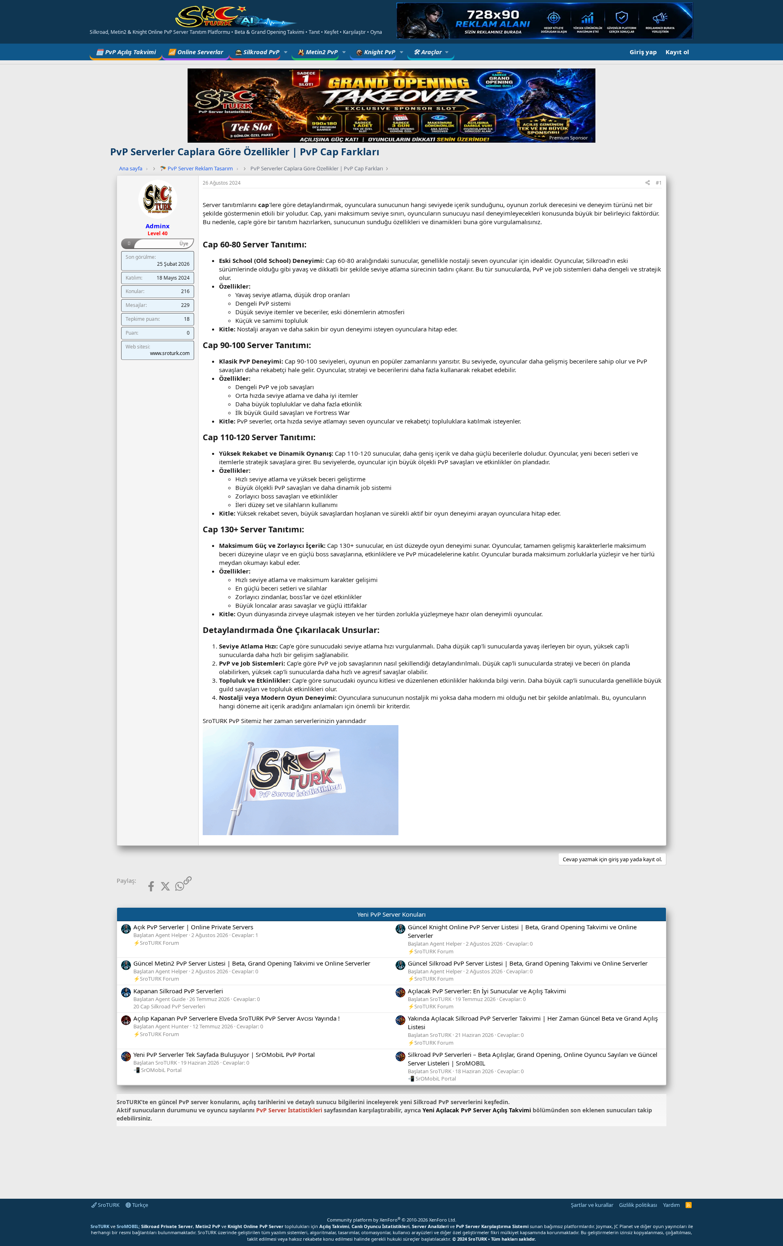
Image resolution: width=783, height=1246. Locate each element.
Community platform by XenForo (391, 1220)
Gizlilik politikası (638, 1205)
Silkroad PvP (260, 52)
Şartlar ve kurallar (592, 1205)
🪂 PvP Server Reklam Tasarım (196, 168)
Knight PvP (379, 52)
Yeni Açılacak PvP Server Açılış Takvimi (476, 1110)
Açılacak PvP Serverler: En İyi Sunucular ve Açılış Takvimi (487, 991)
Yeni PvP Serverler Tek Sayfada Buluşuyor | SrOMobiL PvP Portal (224, 1054)
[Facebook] (144, 886)
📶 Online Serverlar (195, 52)
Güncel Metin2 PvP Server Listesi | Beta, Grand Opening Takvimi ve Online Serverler (251, 963)
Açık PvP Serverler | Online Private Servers (193, 927)
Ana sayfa (130, 168)
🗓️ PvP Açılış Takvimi (126, 52)
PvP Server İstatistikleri (289, 1110)
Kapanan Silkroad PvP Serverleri (178, 991)
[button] (286, 52)
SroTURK (108, 1205)
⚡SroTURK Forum (156, 942)
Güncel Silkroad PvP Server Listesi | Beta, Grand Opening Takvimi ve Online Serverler (528, 963)
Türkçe (139, 1205)
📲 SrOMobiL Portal (157, 1070)
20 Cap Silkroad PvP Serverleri (169, 1006)
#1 (659, 182)
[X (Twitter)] (159, 886)
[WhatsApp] (173, 886)
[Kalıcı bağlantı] (310, 245)
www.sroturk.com (170, 353)
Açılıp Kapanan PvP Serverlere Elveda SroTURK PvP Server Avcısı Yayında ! (236, 1018)
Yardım (671, 1205)
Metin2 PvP (321, 52)
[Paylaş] (647, 183)
